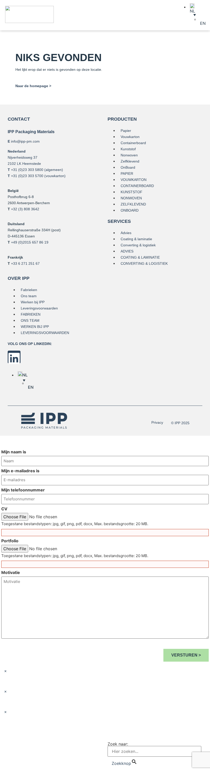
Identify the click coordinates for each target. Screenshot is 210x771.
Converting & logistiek (138, 245)
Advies (126, 233)
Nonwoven (129, 155)
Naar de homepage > (33, 86)
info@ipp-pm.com (25, 141)
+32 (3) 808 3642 (25, 209)
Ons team (29, 296)
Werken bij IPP (33, 302)
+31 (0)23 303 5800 (27, 170)
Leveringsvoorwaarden (39, 308)
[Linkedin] (14, 357)
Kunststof (128, 149)
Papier (126, 131)
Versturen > (186, 655)
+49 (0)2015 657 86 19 (29, 242)
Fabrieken (29, 290)
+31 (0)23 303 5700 (27, 176)
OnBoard (128, 167)
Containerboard (133, 143)
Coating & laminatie (136, 239)
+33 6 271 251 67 (25, 263)
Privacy (157, 422)
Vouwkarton (130, 137)
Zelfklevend (130, 161)
